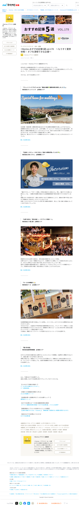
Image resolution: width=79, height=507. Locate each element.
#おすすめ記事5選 (63, 425)
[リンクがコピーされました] (32, 503)
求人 (15, 481)
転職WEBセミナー (65, 476)
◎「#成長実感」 (25, 388)
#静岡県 (65, 430)
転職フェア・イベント (54, 476)
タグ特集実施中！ (9, 53)
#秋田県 (50, 432)
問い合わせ (36, 494)
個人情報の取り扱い (20, 494)
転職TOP (4, 10)
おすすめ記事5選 (25, 416)
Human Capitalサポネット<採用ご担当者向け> (68, 494)
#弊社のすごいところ (35, 430)
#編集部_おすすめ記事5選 (28, 427)
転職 (11, 481)
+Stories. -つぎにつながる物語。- (17, 10)
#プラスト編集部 (35, 423)
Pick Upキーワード (22, 481)
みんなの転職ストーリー (9, 50)
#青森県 (55, 432)
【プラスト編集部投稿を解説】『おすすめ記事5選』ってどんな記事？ (40, 405)
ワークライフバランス (27, 46)
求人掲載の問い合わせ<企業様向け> (48, 494)
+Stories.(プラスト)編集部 (9, 24)
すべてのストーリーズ (32, 10)
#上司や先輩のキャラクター (48, 423)
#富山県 (60, 432)
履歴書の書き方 (13, 474)
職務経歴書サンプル (23, 474)
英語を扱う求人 (24, 489)
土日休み (17, 489)
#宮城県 (45, 432)
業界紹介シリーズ (25, 399)
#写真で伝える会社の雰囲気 (28, 425)
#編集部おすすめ (25, 423)
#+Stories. (47, 427)
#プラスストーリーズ (57, 427)
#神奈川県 (28, 432)
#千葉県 (59, 430)
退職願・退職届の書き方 (15, 476)
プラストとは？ (9, 42)
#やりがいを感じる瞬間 (51, 425)
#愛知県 (54, 430)
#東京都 (23, 432)
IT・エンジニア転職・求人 (15, 485)
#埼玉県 (34, 432)
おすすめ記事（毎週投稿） (9, 46)
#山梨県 (39, 432)
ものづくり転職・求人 (28, 485)
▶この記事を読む (26, 140)
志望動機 (40, 474)
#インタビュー (40, 427)
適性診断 (46, 474)
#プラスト (66, 427)
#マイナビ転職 (25, 430)
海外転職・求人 (47, 485)
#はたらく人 (40, 425)
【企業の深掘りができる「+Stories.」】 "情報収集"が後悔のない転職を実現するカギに (45, 410)
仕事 (33, 476)
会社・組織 (38, 46)
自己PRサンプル (32, 474)
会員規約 (12, 494)
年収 (24, 476)
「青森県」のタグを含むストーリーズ (49, 10)
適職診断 (28, 476)
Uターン (51, 474)
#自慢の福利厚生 (46, 430)
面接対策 (38, 476)
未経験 (11, 489)
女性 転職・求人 (38, 485)
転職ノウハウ (45, 476)
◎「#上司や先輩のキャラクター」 (30, 386)
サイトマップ (29, 494)
